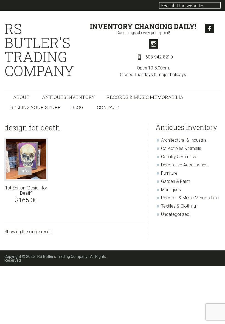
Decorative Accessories (184, 164)
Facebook (209, 28)
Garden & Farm (175, 181)
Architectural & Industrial (184, 140)
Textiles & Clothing (178, 206)
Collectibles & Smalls (181, 148)
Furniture (169, 173)
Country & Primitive (179, 156)
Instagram (153, 44)
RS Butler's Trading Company (39, 50)
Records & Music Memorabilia (190, 197)
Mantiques (171, 189)
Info (25, 171)
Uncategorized (175, 214)
